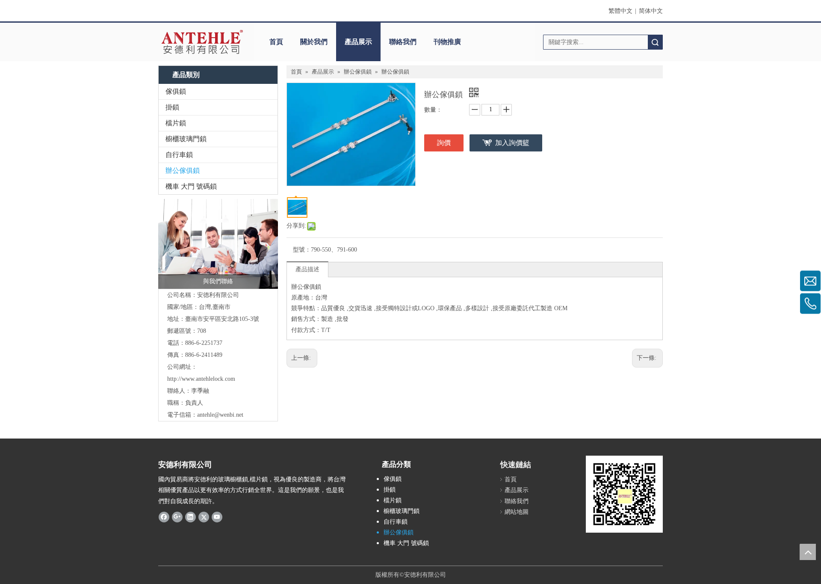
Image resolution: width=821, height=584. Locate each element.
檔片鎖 (175, 123)
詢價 (444, 142)
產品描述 (307, 269)
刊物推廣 (447, 41)
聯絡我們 (402, 41)
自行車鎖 (179, 154)
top (808, 552)
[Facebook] (164, 516)
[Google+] (177, 516)
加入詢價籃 (512, 142)
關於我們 (314, 41)
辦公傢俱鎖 (182, 170)
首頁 (276, 41)
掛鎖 (172, 107)
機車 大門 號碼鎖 (191, 186)
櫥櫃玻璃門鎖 (186, 138)
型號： (302, 249)
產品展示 (358, 41)
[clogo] (202, 42)
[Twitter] (203, 516)
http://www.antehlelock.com (201, 379)
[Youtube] (217, 516)
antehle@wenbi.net (220, 415)
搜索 (655, 42)
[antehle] (624, 494)
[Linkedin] (190, 516)
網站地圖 (517, 512)
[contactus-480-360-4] (218, 244)
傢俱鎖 (175, 91)
